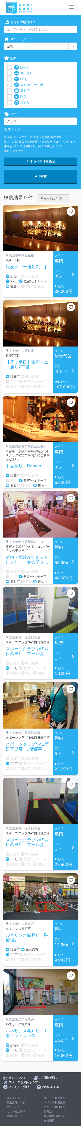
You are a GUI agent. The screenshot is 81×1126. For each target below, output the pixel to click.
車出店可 (26, 73)
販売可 (25, 67)
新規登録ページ (16, 1102)
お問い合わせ (15, 1116)
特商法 (48, 1111)
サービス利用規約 (54, 1098)
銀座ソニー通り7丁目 (26, 267)
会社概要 (49, 1120)
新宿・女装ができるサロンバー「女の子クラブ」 (27, 560)
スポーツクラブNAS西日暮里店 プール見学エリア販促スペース (27, 842)
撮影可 (25, 91)
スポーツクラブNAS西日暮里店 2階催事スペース (27, 747)
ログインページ (16, 1098)
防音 (23, 96)
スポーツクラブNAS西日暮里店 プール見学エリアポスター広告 (27, 651)
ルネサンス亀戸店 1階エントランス (26, 1033)
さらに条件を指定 (42, 161)
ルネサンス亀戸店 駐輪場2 (27, 937)
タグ (13, 114)
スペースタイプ (21, 39)
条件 (13, 58)
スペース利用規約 (54, 1102)
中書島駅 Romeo (23, 466)
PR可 (24, 79)
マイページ (13, 1107)
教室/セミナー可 (31, 85)
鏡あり (25, 102)
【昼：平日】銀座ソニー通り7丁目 (27, 364)
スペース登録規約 (54, 1107)
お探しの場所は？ (23, 22)
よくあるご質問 (16, 1111)
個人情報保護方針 (54, 1116)
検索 (42, 176)
